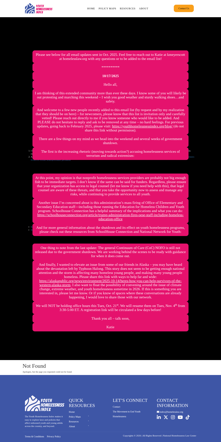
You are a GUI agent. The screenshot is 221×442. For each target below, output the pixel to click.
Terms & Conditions (34, 436)
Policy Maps (107, 8)
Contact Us (183, 8)
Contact (116, 406)
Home (91, 8)
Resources (127, 8)
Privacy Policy (54, 436)
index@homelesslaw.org (171, 412)
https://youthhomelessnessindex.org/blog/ (142, 126)
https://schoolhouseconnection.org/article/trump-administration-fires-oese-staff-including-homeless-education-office (110, 217)
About (143, 8)
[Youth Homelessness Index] (38, 8)
